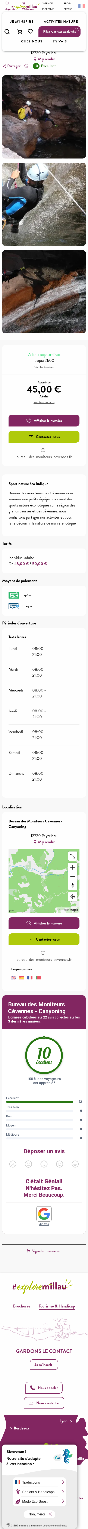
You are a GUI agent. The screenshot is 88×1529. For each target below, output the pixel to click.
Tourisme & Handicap (57, 1306)
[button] (7, 31)
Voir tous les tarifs (44, 402)
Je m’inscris (43, 1364)
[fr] (81, 6)
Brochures (21, 1306)
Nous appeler (48, 1387)
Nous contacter (48, 1403)
